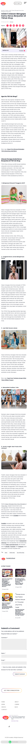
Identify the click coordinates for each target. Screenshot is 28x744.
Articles (6, 10)
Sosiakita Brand (10, 558)
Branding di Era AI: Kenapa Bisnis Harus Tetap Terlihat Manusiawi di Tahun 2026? (20, 581)
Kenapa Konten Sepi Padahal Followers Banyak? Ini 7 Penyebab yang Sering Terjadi (20, 612)
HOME (3, 702)
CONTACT (4, 709)
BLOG (16, 707)
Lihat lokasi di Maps (14, 720)
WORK (3, 704)
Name (3, 653)
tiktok (6, 552)
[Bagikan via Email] (23, 25)
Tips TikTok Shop (20, 552)
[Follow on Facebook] (2, 726)
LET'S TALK (17, 3)
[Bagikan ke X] (10, 25)
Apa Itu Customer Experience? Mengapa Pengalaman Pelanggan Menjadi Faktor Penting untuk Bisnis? (7, 582)
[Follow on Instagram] (6, 726)
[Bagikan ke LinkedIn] (20, 25)
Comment (4, 637)
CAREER (17, 704)
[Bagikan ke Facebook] (13, 25)
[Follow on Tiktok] (9, 726)
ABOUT (17, 702)
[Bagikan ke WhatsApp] (17, 25)
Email (3, 660)
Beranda (3, 10)
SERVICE (3, 707)
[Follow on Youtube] (16, 726)
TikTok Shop (4, 86)
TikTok (17, 73)
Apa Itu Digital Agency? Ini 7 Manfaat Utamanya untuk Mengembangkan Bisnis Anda (7, 605)
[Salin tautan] (7, 25)
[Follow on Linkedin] (12, 726)
